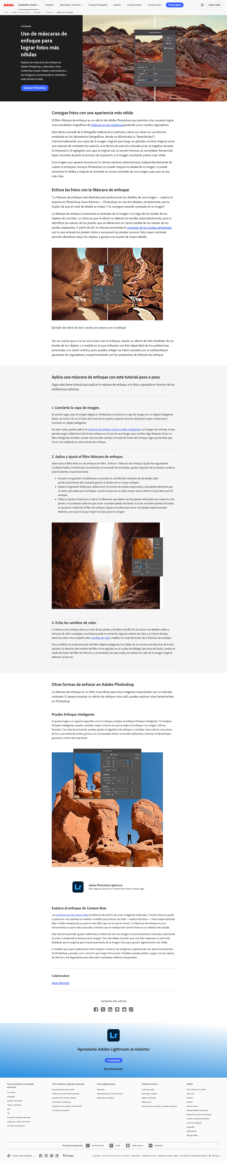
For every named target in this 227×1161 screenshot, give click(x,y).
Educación (101, 1089)
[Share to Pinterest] (117, 1009)
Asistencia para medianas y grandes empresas (159, 1106)
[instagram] (46, 1155)
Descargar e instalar (149, 1094)
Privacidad (135, 1156)
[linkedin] (57, 1155)
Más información (113, 1069)
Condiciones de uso (149, 1156)
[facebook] (40, 1155)
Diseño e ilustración (14, 1101)
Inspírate (117, 5)
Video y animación (14, 1105)
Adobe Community (149, 1098)
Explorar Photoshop (35, 87)
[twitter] (51, 1155)
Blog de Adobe (192, 1135)
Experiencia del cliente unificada (64, 1098)
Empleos (190, 1098)
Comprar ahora (154, 5)
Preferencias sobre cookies (168, 1156)
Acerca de (190, 1094)
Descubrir (49, 12)
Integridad (190, 1127)
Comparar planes (134, 5)
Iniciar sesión (215, 5)
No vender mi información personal (194, 1156)
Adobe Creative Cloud (21, 12)
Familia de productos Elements (19, 1117)
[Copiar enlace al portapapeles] (131, 1009)
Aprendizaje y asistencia (70, 5)
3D (8, 1113)
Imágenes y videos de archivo (18, 1122)
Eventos (190, 1102)
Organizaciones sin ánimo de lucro (110, 1094)
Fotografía (49, 5)
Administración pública (105, 1098)
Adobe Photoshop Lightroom (106, 885)
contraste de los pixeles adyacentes (149, 227)
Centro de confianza (194, 1123)
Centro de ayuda (148, 1089)
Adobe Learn (146, 1102)
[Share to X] (103, 1009)
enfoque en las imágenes (107, 125)
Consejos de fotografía (97, 5)
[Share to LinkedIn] (110, 1009)
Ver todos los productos (16, 1126)
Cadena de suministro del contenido (65, 1094)
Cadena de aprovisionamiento (198, 1119)
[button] (202, 4)
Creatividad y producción (61, 1102)
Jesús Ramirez (60, 983)
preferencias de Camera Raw (72, 915)
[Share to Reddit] (124, 1009)
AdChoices (216, 1156)
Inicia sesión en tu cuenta (196, 1089)
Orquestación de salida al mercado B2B (67, 1106)
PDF (8, 1109)
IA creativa (11, 1092)
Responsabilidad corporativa (197, 1110)
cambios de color (100, 638)
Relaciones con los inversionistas (199, 1114)
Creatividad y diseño (27, 5)
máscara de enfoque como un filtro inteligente (114, 429)
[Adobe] (8, 5)
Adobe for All (191, 1131)
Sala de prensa (192, 1106)
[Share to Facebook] (96, 1009)
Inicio (6, 12)
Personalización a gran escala (63, 1089)
